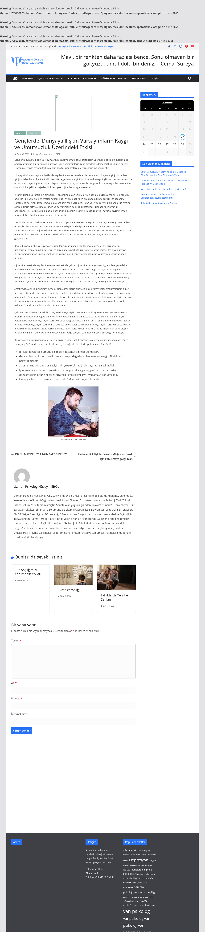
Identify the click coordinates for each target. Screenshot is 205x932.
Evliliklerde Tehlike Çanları (114, 597)
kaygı (135, 877)
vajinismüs (127, 905)
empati (126, 865)
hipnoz (148, 869)
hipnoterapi (137, 869)
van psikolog (136, 911)
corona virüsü (129, 855)
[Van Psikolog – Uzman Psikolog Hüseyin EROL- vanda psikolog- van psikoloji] (15, 78)
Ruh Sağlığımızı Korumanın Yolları (27, 572)
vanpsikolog (133, 918)
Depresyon (138, 859)
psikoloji (139, 887)
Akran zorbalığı (68, 590)
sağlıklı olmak (128, 901)
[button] (61, 78)
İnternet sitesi (19, 714)
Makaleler (138, 78)
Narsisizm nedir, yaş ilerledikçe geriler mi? (163, 189)
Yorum (16, 640)
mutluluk (128, 887)
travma (144, 900)
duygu (152, 860)
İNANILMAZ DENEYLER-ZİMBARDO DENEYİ (41, 454)
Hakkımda (27, 78)
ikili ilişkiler (129, 873)
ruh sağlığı (149, 892)
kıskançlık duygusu (140, 882)
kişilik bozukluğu (146, 878)
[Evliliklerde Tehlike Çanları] (116, 567)
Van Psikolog (34, 133)
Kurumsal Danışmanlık (82, 78)
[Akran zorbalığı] (73, 567)
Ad (14, 683)
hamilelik (133, 865)
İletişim (154, 78)
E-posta (16, 698)
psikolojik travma (132, 892)
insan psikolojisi (142, 874)
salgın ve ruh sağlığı (131, 897)
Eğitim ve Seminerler (114, 78)
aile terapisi (129, 850)
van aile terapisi (139, 905)
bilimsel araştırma (143, 851)
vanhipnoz (150, 905)
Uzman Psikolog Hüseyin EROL (46, 154)
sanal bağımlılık (146, 897)
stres (137, 901)
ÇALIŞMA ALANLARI (48, 78)
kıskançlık (127, 882)
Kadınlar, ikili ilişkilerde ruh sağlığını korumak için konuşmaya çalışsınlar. (105, 456)
